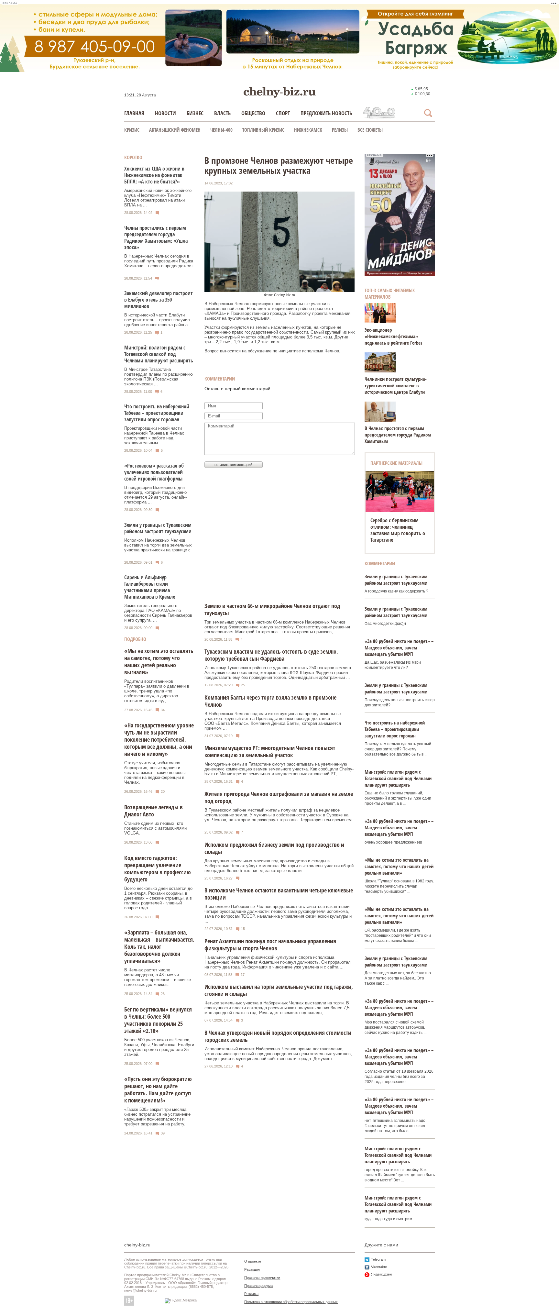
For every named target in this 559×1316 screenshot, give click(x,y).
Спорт (283, 113)
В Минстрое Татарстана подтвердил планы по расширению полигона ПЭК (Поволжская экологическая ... (158, 376)
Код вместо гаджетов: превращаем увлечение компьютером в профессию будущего (157, 868)
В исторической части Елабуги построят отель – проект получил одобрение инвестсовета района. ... (159, 320)
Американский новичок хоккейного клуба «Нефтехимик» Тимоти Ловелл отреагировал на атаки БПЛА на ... (158, 197)
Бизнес (195, 113)
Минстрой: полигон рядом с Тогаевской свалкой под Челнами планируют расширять (158, 354)
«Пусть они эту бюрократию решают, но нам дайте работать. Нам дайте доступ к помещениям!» (158, 1089)
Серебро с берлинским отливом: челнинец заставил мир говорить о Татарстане (397, 530)
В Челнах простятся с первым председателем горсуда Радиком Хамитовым (398, 434)
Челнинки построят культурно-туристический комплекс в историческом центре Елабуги (396, 385)
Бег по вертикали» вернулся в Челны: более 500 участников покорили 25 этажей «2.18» (158, 1019)
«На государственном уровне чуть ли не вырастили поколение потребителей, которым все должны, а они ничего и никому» (159, 739)
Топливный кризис (263, 130)
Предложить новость (326, 113)
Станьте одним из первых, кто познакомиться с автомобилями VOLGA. (155, 828)
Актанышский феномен (175, 130)
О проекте (252, 1261)
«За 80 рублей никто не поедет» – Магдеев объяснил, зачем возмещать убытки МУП (399, 647)
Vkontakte (379, 1267)
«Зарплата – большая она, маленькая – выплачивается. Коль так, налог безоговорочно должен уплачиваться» (159, 946)
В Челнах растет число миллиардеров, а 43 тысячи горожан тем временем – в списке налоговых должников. (157, 977)
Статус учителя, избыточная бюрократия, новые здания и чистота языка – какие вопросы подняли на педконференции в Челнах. (154, 772)
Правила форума (258, 1286)
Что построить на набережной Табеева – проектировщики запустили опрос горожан (156, 413)
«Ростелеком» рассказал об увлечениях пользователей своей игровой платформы (154, 472)
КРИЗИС (131, 130)
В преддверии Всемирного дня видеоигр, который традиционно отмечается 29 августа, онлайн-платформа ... (155, 494)
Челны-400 (221, 130)
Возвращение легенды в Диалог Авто (153, 810)
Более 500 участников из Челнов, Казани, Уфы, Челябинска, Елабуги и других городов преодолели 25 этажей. (159, 1047)
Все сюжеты (370, 130)
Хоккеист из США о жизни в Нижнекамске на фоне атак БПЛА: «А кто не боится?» (154, 175)
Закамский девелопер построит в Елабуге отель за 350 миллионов (158, 300)
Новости (165, 113)
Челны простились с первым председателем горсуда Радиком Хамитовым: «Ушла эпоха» (156, 237)
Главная (134, 113)
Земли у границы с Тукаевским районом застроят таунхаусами (158, 528)
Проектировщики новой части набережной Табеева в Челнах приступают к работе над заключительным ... (154, 435)
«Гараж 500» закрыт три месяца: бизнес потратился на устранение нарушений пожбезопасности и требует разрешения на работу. (157, 1116)
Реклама (251, 1294)
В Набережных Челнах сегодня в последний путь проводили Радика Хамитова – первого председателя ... (158, 263)
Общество (253, 113)
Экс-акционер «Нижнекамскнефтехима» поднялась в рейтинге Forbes (393, 336)
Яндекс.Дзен (381, 1274)
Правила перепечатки (262, 1277)
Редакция (252, 1269)
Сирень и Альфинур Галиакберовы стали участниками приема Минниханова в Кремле (149, 587)
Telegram (378, 1259)
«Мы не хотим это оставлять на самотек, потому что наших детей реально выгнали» (158, 661)
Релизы (340, 130)
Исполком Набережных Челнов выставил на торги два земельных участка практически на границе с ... (158, 547)
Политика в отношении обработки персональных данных (291, 1302)
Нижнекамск (308, 130)
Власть (222, 113)
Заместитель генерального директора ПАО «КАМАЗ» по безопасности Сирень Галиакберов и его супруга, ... (158, 613)
